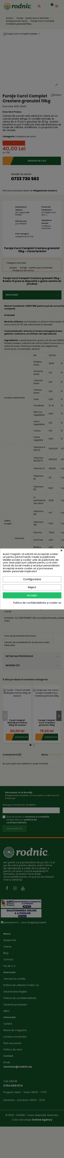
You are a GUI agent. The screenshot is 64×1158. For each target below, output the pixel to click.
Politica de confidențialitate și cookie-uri (37, 602)
